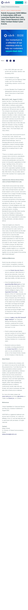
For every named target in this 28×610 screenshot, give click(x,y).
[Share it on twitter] (14, 60)
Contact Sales (19, 2)
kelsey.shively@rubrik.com (9, 434)
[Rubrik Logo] (5, 2)
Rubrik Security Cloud (17, 270)
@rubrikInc (21, 396)
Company (3, 6)
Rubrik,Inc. (12, 398)
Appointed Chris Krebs (11, 292)
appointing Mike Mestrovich (12, 284)
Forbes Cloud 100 (12, 349)
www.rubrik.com (6, 396)
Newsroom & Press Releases (13, 6)
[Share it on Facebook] (7, 60)
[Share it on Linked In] (10, 60)
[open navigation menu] (25, 2)
